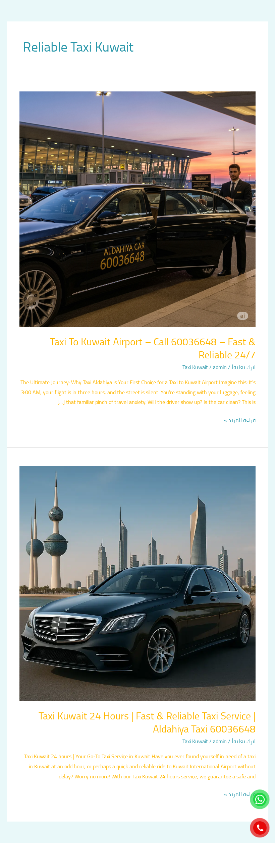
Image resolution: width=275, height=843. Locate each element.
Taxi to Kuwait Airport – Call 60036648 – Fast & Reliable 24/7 (153, 348)
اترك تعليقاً (244, 367)
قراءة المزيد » (240, 420)
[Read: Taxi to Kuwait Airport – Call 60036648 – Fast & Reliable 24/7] (137, 209)
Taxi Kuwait (195, 367)
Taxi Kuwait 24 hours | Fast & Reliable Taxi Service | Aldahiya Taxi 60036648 (147, 722)
